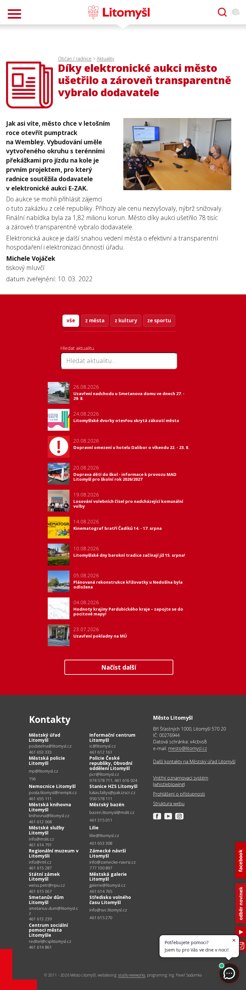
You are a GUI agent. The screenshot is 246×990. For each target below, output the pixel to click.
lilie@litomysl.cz (104, 835)
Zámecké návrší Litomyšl (107, 853)
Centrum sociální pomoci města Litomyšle (48, 930)
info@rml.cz (40, 862)
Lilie (94, 828)
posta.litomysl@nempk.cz (53, 792)
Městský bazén (106, 804)
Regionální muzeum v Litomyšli (53, 853)
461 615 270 (100, 917)
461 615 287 (40, 868)
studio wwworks (131, 975)
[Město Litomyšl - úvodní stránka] (119, 12)
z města (94, 320)
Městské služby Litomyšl (46, 830)
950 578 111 (100, 798)
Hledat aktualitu (77, 348)
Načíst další (118, 667)
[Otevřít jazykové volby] (236, 12)
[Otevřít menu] (14, 14)
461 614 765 (100, 891)
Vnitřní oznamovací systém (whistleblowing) (180, 781)
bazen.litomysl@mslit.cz (112, 812)
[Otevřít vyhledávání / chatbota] (222, 12)
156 (32, 779)
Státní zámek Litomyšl (44, 876)
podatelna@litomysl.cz (50, 746)
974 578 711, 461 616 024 (113, 780)
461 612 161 (100, 752)
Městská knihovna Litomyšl (50, 807)
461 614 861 (40, 947)
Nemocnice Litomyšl (52, 786)
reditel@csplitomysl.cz (50, 941)
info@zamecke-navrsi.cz (112, 862)
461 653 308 (100, 843)
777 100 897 (100, 868)
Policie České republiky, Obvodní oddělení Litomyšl (110, 763)
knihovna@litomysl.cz (49, 815)
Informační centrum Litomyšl (112, 737)
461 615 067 (40, 891)
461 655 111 (40, 798)
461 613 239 (40, 919)
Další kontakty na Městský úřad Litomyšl (194, 761)
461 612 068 (40, 822)
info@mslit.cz (41, 839)
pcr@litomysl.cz (104, 774)
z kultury (126, 320)
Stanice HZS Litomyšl (113, 786)
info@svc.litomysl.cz (108, 910)
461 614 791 (40, 845)
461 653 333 (40, 752)
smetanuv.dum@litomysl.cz (53, 910)
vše (71, 320)
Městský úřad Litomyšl (44, 737)
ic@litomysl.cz (102, 746)
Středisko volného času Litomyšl (110, 899)
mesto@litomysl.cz (187, 748)
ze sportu (159, 320)
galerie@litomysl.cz (107, 885)
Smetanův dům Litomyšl (46, 899)
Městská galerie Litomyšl (108, 876)
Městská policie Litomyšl (47, 760)
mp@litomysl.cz (43, 771)
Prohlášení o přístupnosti (179, 794)
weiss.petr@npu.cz (47, 885)
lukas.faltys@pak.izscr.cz (112, 792)
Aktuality (105, 58)
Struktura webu (168, 803)
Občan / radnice (75, 58)
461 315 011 (100, 820)
